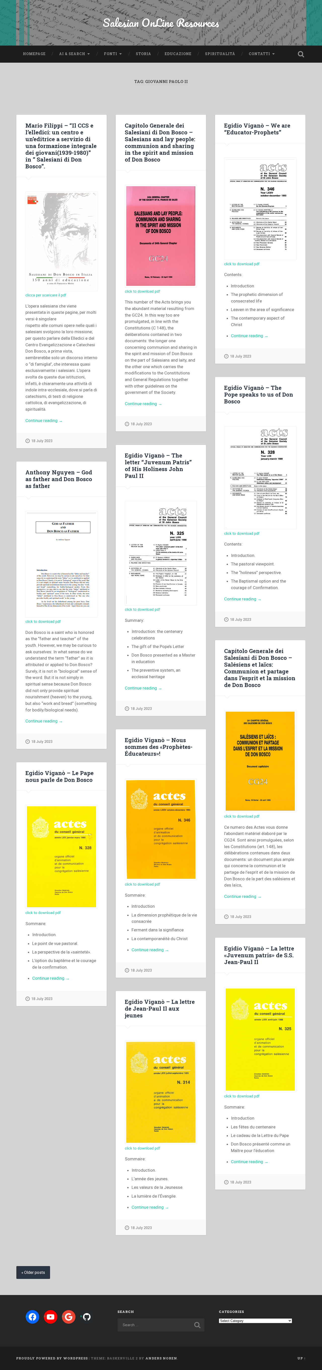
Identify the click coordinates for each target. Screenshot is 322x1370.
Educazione (178, 54)
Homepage (34, 54)
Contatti (259, 54)
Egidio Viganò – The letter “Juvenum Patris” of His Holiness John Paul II (158, 465)
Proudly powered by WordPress (52, 1358)
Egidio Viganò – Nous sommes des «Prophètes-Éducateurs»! (158, 746)
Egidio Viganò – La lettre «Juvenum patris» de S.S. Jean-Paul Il (259, 955)
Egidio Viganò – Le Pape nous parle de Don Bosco (59, 776)
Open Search (301, 54)
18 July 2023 (41, 441)
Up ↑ (301, 1358)
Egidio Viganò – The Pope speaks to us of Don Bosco (258, 394)
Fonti (110, 54)
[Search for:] (161, 1324)
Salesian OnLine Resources (161, 22)
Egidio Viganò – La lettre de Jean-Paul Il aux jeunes (160, 1008)
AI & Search (72, 54)
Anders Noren (161, 1358)
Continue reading (55, 421)
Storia (143, 54)
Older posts (34, 1272)
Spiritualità (220, 54)
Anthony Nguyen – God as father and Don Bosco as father (58, 478)
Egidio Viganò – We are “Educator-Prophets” (257, 129)
